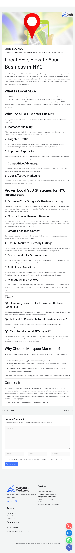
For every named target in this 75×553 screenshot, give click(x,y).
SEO (58, 81)
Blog (20, 52)
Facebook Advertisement (47, 494)
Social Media (46, 52)
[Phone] (69, 526)
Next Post (68, 410)
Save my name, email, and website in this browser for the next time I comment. (34, 459)
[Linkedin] (8, 501)
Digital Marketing (35, 52)
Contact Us (11, 518)
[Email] (69, 533)
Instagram (37, 403)
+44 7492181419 (12, 527)
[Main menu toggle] (69, 3)
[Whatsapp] (69, 540)
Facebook (28, 403)
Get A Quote (11, 513)
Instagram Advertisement (47, 497)
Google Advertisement (46, 491)
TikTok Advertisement (45, 499)
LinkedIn (45, 403)
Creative (26, 52)
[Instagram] (16, 501)
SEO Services (42, 502)
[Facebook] (12, 501)
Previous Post (8, 410)
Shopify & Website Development (49, 504)
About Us (10, 516)
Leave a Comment (11, 52)
